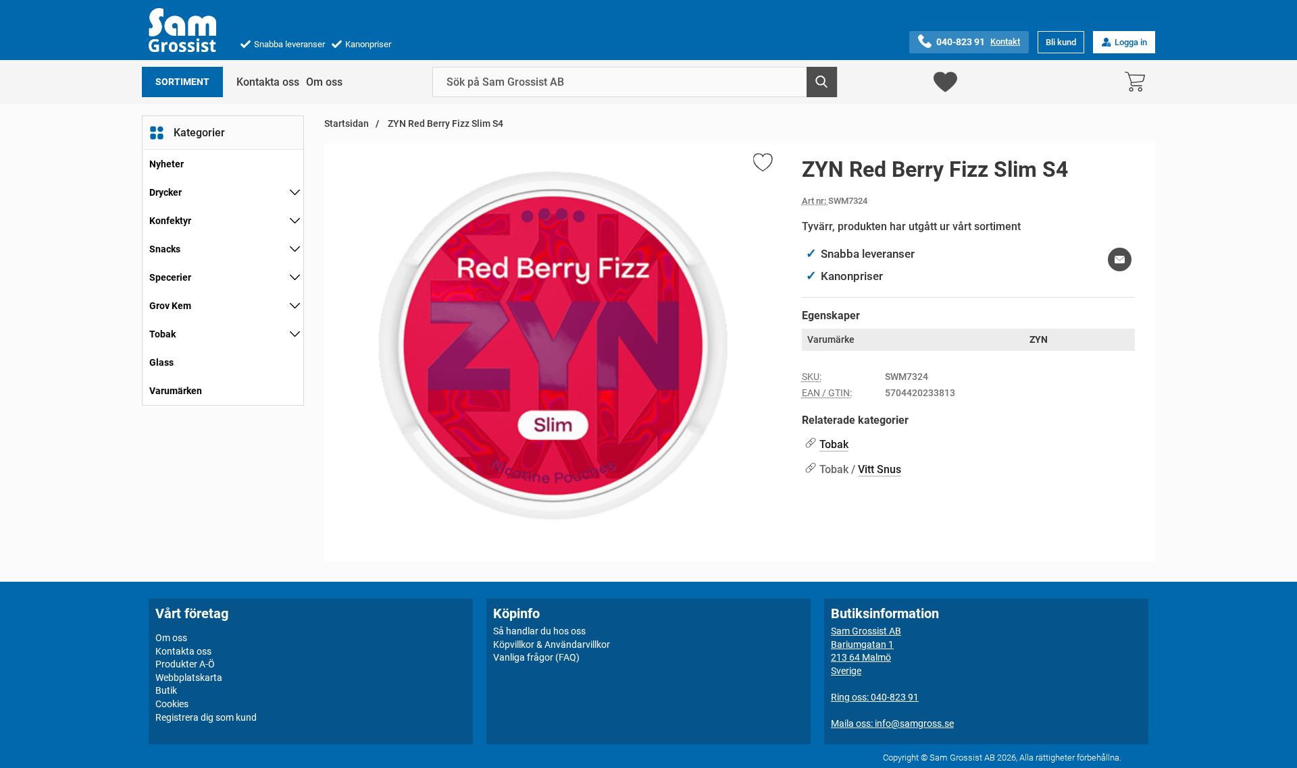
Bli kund (1061, 42)
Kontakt (1005, 41)
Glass (161, 362)
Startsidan (346, 124)
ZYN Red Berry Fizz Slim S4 (444, 124)
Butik (166, 690)
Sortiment (182, 82)
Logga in (1131, 42)
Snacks (164, 249)
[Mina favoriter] (945, 82)
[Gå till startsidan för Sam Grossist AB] (182, 30)
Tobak (162, 334)
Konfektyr (170, 220)
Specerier (170, 277)
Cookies (171, 703)
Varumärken (175, 390)
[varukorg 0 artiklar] (1138, 82)
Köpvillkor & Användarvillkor (551, 644)
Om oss (324, 82)
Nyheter (166, 164)
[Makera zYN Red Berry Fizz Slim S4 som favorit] (762, 164)
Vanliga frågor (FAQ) (536, 657)
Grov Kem (170, 305)
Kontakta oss (267, 82)
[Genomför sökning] (822, 82)
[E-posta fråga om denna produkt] (1119, 259)
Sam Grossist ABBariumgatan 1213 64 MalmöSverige (866, 651)
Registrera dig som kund (206, 717)
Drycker (165, 192)
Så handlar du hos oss (539, 631)
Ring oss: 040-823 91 (875, 697)
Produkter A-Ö (185, 664)
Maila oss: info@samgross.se (892, 723)
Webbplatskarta (188, 677)
